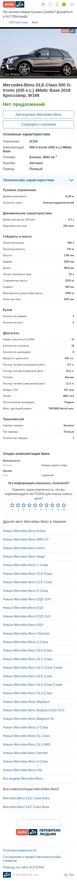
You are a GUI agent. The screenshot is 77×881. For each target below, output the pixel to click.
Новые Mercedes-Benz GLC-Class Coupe (33, 667)
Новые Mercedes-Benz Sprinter (25, 753)
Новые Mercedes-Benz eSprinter (26, 633)
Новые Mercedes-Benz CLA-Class (27, 573)
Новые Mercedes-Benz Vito (22, 770)
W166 (33, 141)
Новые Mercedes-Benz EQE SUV (27, 599)
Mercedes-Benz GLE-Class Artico (26, 798)
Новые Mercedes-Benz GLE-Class (27, 676)
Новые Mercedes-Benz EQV (23, 625)
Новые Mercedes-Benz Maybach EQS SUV (34, 710)
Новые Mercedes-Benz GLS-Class (27, 693)
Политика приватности (19, 850)
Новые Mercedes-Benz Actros (24, 531)
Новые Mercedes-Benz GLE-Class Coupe (32, 684)
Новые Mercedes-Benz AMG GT (26, 539)
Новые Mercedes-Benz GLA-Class (27, 650)
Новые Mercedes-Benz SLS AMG (27, 744)
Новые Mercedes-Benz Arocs (24, 548)
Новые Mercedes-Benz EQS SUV (27, 616)
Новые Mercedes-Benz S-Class (25, 727)
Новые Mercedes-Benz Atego (24, 556)
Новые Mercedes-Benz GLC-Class (27, 659)
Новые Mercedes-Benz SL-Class (26, 736)
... (4, 22)
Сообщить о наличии (38, 124)
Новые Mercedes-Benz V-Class (25, 761)
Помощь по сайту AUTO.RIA (23, 867)
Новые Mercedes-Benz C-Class (25, 565)
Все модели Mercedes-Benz (23, 778)
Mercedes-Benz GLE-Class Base (26, 807)
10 (63, 509)
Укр (66, 874)
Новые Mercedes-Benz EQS (23, 607)
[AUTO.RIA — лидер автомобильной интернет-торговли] (13, 4)
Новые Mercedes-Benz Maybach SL (28, 718)
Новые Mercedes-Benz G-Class (25, 642)
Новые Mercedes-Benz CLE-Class (27, 582)
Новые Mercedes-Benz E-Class (25, 590)
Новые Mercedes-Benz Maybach (26, 701)
